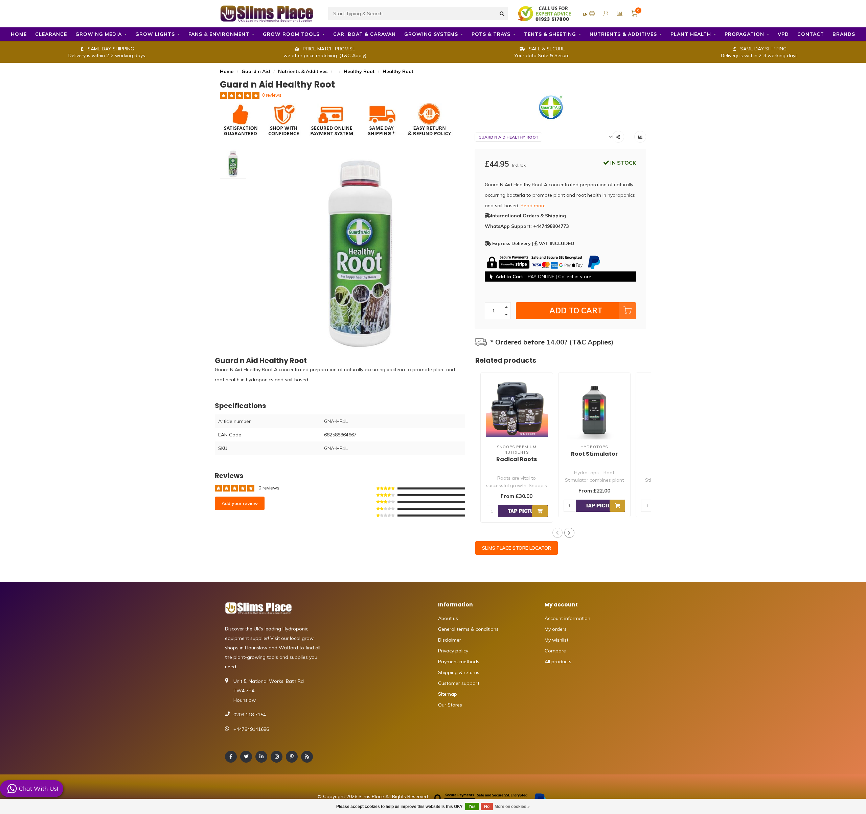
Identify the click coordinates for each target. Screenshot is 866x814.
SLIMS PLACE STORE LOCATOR (516, 548)
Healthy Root (359, 71)
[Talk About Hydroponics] (545, 13)
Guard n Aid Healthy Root (508, 137)
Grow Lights (155, 34)
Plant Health (690, 34)
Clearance (51, 34)
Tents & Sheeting (550, 34)
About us (448, 618)
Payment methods (458, 662)
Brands (844, 34)
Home (19, 34)
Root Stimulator (594, 454)
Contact (810, 34)
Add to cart (575, 310)
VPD (783, 34)
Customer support (458, 683)
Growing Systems (431, 34)
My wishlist (556, 640)
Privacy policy (453, 651)
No (486, 806)
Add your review (240, 503)
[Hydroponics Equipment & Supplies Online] (267, 13)
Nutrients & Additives (623, 34)
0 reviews (271, 95)
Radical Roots (516, 459)
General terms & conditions (468, 629)
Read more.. (534, 205)
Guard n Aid (256, 71)
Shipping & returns (458, 672)
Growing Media (98, 34)
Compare (555, 651)
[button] (557, 533)
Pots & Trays (491, 34)
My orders (556, 629)
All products (558, 662)
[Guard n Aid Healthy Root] (560, 107)
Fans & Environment (218, 34)
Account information (567, 618)
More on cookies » (512, 806)
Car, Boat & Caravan (364, 34)
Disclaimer (449, 640)
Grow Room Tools (291, 34)
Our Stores (450, 705)
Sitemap (447, 694)
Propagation (744, 34)
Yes (472, 806)
